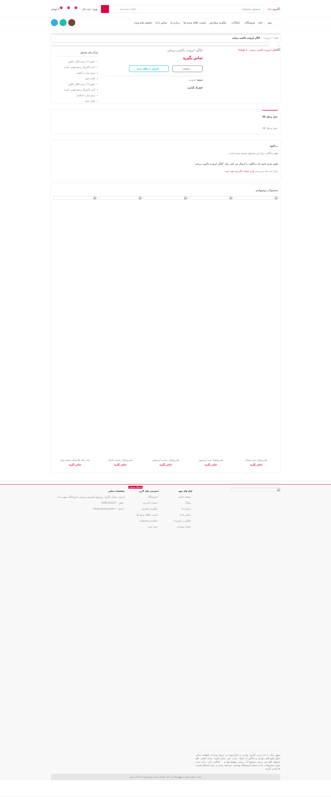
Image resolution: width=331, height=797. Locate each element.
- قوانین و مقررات (182, 520)
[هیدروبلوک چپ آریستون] (211, 326)
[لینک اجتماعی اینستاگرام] (71, 22)
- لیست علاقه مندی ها (148, 514)
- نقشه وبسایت (184, 526)
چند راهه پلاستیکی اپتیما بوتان (75, 460)
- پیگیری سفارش (150, 508)
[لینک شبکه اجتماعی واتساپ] (63, 22)
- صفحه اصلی (185, 496)
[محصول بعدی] (55, 38)
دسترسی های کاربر (144, 490)
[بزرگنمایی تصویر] (273, 45)
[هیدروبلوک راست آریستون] (165, 326)
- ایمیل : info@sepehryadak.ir (109, 508)
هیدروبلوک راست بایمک (120, 460)
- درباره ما (187, 508)
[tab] (270, 115)
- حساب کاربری (151, 502)
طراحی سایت (159, 777)
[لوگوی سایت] (273, 8)
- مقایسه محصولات (149, 520)
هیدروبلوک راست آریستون (165, 460)
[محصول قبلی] (63, 38)
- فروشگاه (153, 496)
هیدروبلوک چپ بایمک (256, 460)
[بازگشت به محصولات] (59, 38)
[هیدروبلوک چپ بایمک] (256, 326)
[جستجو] (105, 9)
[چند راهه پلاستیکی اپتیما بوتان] (75, 326)
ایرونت (192, 79)
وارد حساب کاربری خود (242, 171)
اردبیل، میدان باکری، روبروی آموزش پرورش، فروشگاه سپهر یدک (91, 496)
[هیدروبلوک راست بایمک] (120, 326)
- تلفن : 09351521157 (113, 502)
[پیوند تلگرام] (54, 22)
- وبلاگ (188, 502)
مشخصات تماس (116, 490)
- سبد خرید (153, 526)
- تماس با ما (186, 514)
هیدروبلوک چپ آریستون (211, 460)
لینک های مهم (185, 490)
